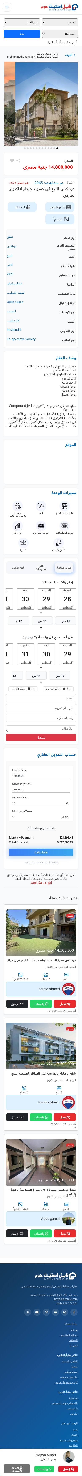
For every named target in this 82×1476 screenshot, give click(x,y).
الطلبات (73, 1445)
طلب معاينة (64, 567)
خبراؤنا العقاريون (69, 1335)
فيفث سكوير (71, 1371)
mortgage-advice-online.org (41, 862)
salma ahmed (49, 989)
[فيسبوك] (74, 1312)
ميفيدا (74, 1366)
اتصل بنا (73, 1345)
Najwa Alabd (46, 1455)
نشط (70, 182)
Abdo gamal (50, 1218)
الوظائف (73, 1340)
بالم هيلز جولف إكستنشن (64, 1403)
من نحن (74, 1329)
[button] (12, 160)
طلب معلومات (41, 567)
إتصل (67, 1469)
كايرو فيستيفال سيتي (66, 1382)
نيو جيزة (73, 1398)
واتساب (43, 1469)
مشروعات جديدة (69, 1440)
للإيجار (74, 1435)
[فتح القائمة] (7, 7)
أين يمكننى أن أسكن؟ (62, 42)
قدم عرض (18, 567)
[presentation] (41, 612)
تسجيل (41, 737)
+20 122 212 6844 (67, 1303)
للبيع (75, 1429)
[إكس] (27, 1312)
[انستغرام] (64, 1312)
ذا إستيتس (72, 1408)
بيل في (74, 1413)
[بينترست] (46, 1312)
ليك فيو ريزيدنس (69, 1377)
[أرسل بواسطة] (17, 160)
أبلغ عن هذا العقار (41, 882)
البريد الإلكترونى (17, 1468)
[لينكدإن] (55, 1312)
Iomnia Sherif (49, 1102)
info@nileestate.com (66, 1299)
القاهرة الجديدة (70, 1361)
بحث (22, 33)
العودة (69, 55)
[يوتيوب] (37, 1312)
